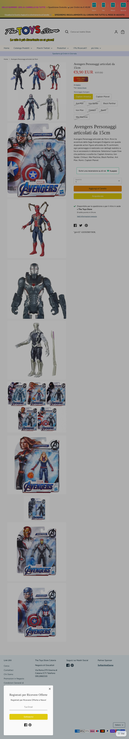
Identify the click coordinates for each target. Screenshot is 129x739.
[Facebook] (25, 724)
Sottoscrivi (28, 717)
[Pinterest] (29, 724)
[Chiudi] (50, 688)
